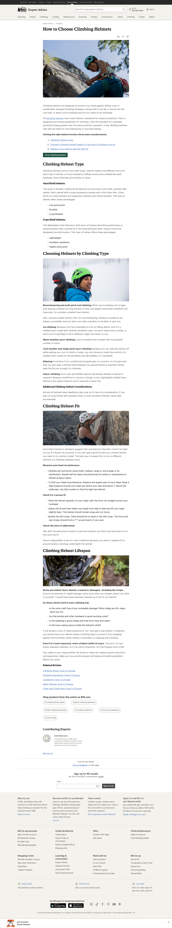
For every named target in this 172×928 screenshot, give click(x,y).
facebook (103, 904)
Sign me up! (108, 786)
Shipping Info (61, 848)
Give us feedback (80, 765)
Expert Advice (37, 9)
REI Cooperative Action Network (102, 814)
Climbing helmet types (61, 140)
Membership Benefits (27, 845)
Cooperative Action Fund (141, 863)
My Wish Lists (23, 841)
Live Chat (140, 884)
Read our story (24, 814)
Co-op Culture (99, 863)
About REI (135, 859)
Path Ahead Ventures (64, 873)
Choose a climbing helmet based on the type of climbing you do (82, 144)
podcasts (120, 904)
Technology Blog (138, 870)
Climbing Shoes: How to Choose (59, 670)
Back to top (48, 753)
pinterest (108, 904)
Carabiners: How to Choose (56, 679)
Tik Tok (97, 904)
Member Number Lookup (29, 859)
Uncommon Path (62, 869)
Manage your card (137, 814)
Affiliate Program (100, 870)
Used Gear (22, 866)
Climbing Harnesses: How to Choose (61, 675)
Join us (56, 820)
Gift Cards (97, 838)
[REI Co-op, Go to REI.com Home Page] (21, 9)
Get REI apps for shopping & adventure (67, 901)
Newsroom (135, 866)
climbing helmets (55, 118)
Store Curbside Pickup (65, 844)
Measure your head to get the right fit (69, 149)
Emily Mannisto (61, 736)
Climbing (59, 23)
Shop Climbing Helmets (55, 155)
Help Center (27, 884)
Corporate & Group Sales (104, 873)
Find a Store (84, 884)
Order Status (60, 834)
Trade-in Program (25, 870)
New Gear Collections (27, 863)
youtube (114, 904)
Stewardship (136, 873)
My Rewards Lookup (26, 838)
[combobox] (100, 9)
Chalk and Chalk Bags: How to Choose (62, 688)
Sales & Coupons (138, 834)
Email (59, 781)
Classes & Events (62, 866)
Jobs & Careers (99, 859)
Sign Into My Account (27, 834)
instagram (91, 904)
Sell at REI (97, 866)
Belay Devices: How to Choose (58, 684)
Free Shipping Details (140, 838)
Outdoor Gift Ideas (101, 834)
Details (101, 777)
